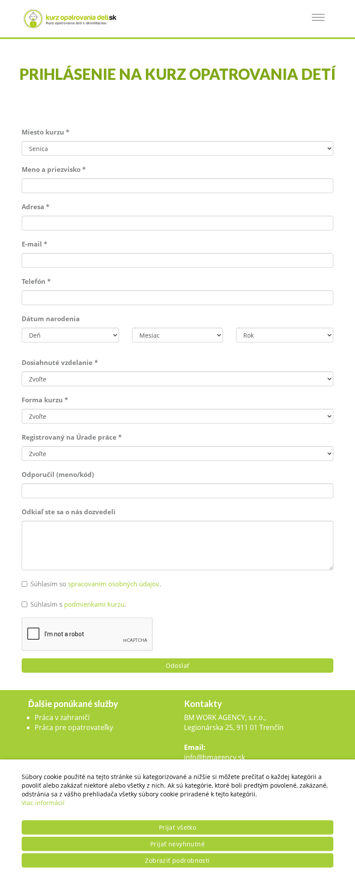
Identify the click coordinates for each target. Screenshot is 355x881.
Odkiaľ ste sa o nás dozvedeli (69, 511)
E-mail (34, 244)
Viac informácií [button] (43, 803)
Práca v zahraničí (62, 717)
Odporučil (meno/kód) (58, 474)
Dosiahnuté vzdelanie (60, 362)
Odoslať (178, 665)
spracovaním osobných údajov (113, 583)
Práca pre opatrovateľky (74, 727)
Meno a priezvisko (54, 169)
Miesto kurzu (45, 132)
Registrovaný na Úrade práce (72, 437)
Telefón (36, 281)
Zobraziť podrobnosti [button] (177, 860)
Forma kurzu (45, 399)
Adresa (35, 206)
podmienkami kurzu (94, 604)
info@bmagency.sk (214, 757)
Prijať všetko (177, 827)
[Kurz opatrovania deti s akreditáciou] (74, 19)
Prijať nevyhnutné (177, 844)
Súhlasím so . (95, 583)
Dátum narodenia (51, 318)
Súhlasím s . (78, 604)
